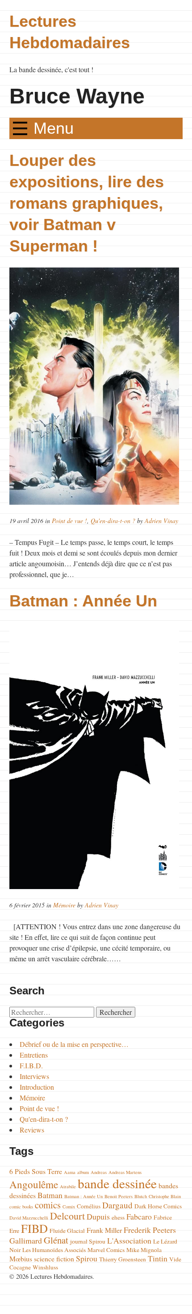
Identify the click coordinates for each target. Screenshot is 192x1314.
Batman (50, 1195)
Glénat (56, 1240)
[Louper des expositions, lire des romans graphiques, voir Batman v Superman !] (96, 386)
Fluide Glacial (67, 1231)
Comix (69, 1206)
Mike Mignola (144, 1250)
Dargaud (117, 1205)
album (83, 1172)
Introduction (37, 1087)
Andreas (99, 1172)
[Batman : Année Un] (96, 755)
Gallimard (25, 1240)
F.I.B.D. (31, 1065)
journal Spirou (87, 1241)
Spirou (86, 1258)
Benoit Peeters (118, 1196)
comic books (21, 1206)
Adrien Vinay (161, 520)
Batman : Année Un (83, 601)
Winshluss (45, 1267)
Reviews (32, 1129)
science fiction (54, 1258)
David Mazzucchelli (28, 1218)
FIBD (34, 1228)
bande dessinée (117, 1183)
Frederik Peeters (150, 1229)
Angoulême (33, 1184)
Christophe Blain (165, 1196)
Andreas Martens (125, 1172)
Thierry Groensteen (122, 1259)
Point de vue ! (69, 520)
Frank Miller (104, 1230)
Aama (69, 1172)
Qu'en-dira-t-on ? (113, 520)
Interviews (34, 1076)
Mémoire (64, 905)
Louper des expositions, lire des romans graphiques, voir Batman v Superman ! (86, 203)
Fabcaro (139, 1216)
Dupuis (98, 1216)
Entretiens (34, 1054)
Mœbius (20, 1258)
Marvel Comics (106, 1250)
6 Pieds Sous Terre (35, 1171)
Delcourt (67, 1215)
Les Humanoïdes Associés (54, 1250)
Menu (53, 128)
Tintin (157, 1258)
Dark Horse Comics (158, 1206)
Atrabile (68, 1186)
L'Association (129, 1240)
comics (48, 1205)
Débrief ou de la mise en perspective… (74, 1044)
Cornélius (88, 1206)
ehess (118, 1217)
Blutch (140, 1196)
